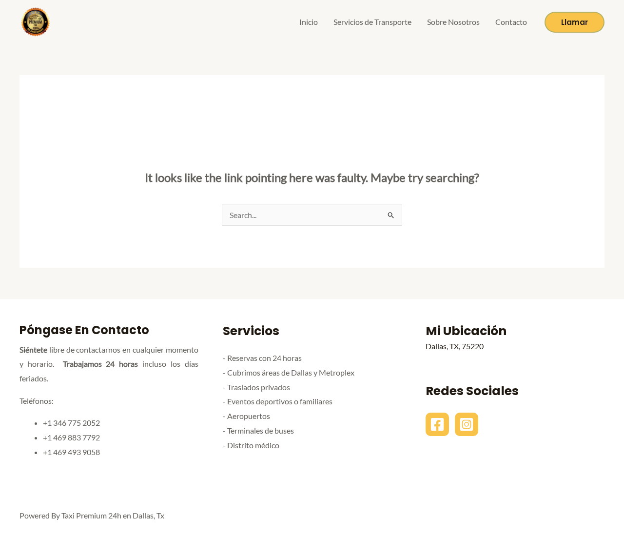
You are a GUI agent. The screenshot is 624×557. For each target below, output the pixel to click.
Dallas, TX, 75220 (455, 346)
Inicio (308, 21)
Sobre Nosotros (453, 21)
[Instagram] (466, 424)
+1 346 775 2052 (71, 422)
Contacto (511, 21)
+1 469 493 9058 (71, 452)
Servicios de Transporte (372, 21)
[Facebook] (437, 424)
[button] (574, 22)
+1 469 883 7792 (71, 437)
